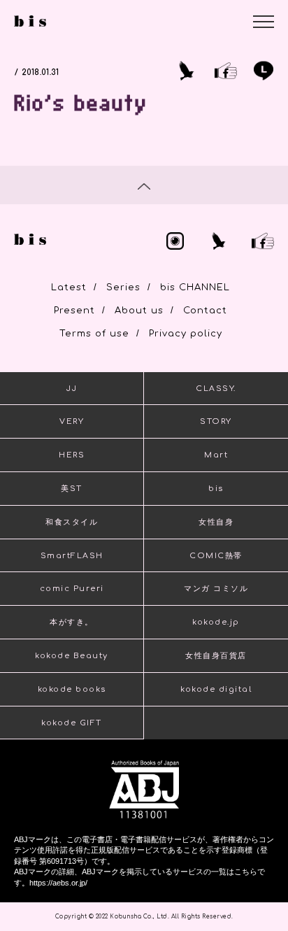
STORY (216, 421)
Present (74, 310)
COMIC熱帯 (216, 555)
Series (123, 287)
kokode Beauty (71, 655)
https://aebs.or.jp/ (58, 883)
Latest (69, 287)
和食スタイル (71, 522)
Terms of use (94, 334)
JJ (71, 388)
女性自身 (216, 522)
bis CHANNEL (195, 287)
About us (139, 310)
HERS (72, 455)
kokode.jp (216, 622)
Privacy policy (185, 334)
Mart (216, 455)
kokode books (72, 689)
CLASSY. (216, 388)
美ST (71, 488)
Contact (205, 310)
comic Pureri (72, 588)
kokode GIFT (71, 722)
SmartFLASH (72, 555)
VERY (71, 421)
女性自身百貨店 (216, 655)
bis (216, 488)
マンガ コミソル (216, 588)
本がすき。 (72, 622)
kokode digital (216, 689)
